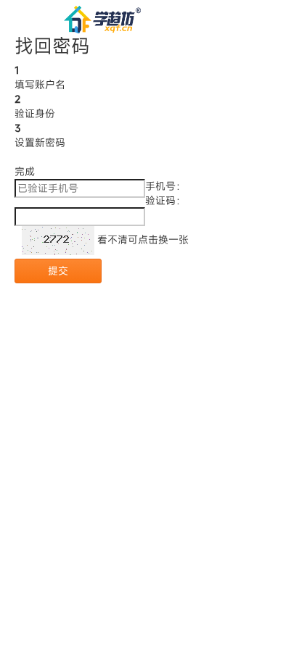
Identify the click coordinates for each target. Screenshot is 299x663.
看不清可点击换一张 (141, 239)
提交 (58, 271)
